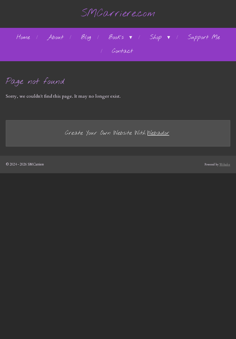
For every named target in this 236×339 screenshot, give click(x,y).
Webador (158, 133)
